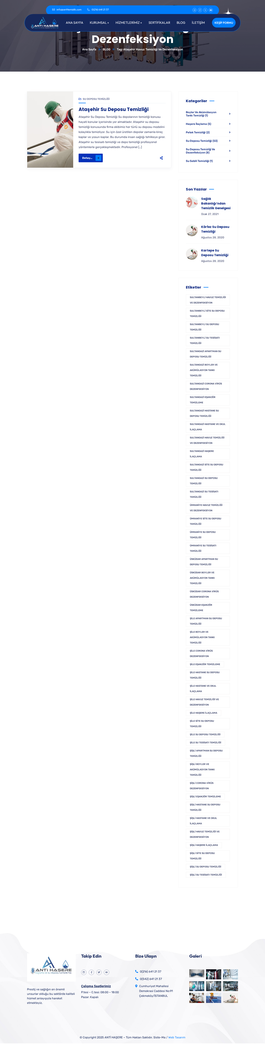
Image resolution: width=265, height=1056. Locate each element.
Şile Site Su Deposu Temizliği (202, 724)
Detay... (87, 158)
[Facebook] (127, 158)
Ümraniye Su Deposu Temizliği (203, 535)
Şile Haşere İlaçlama (203, 712)
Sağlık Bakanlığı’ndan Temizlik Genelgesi (216, 203)
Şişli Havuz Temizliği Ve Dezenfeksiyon (205, 834)
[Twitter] (135, 158)
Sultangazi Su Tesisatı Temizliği (204, 494)
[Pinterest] (142, 158)
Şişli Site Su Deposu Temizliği (202, 856)
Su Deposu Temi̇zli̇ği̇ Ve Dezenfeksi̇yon (200, 151)
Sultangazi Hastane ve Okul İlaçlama (208, 427)
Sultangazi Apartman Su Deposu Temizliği (205, 354)
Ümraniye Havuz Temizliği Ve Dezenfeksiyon (206, 508)
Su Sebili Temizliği (199, 161)
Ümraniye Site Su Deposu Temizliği (205, 521)
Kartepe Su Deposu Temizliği (214, 252)
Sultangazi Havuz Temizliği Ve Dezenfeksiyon (207, 440)
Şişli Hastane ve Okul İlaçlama (203, 821)
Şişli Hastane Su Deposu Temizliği (205, 807)
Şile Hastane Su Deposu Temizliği (205, 675)
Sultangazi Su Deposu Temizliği (204, 481)
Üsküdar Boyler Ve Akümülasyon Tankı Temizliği (202, 578)
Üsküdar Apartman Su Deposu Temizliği (204, 562)
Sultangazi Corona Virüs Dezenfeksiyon (206, 386)
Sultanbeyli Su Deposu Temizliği (204, 327)
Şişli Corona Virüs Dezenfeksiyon (201, 786)
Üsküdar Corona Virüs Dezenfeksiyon (204, 594)
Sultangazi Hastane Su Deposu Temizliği (204, 413)
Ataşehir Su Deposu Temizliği (114, 109)
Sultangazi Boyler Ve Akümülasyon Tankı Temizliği (204, 370)
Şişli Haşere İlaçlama (204, 845)
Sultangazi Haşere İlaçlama (202, 454)
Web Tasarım (176, 1037)
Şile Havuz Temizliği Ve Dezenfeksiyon (204, 702)
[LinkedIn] (150, 158)
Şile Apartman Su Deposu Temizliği (206, 621)
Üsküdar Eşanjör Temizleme (201, 608)
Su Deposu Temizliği (96, 99)
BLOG (106, 49)
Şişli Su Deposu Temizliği (205, 866)
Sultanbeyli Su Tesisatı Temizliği (205, 340)
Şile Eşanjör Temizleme (205, 664)
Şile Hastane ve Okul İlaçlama (203, 689)
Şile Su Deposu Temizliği (205, 734)
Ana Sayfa (89, 49)
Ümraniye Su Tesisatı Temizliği (203, 548)
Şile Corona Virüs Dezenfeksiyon (201, 653)
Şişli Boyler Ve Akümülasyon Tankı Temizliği (202, 769)
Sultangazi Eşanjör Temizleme (202, 400)
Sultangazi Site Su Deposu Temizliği (206, 467)
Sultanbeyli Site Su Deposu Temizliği (207, 313)
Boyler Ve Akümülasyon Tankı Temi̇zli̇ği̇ (201, 114)
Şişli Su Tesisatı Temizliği (206, 874)
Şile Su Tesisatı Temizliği (205, 742)
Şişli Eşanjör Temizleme (205, 796)
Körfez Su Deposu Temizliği (215, 229)
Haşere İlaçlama (198, 124)
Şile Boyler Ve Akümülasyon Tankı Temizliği (202, 637)
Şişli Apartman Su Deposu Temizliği (206, 753)
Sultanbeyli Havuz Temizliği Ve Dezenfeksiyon (208, 300)
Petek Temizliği (198, 132)
